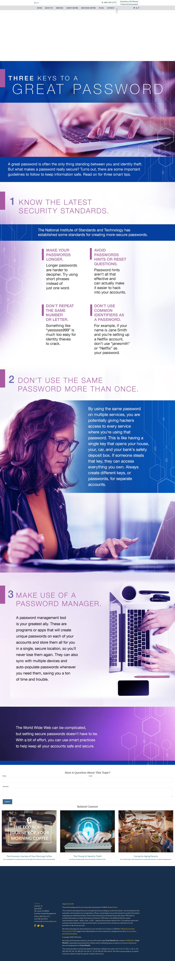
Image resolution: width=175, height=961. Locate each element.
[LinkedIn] (137, 8)
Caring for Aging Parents (146, 856)
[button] (48, 8)
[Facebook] (138, 8)
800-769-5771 (110, 2)
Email (90, 776)
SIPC (132, 940)
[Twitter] (134, 8)
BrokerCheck (112, 907)
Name (4, 776)
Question (5, 786)
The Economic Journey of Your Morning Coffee (29, 856)
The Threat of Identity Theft (87, 856)
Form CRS (70, 904)
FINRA (127, 940)
